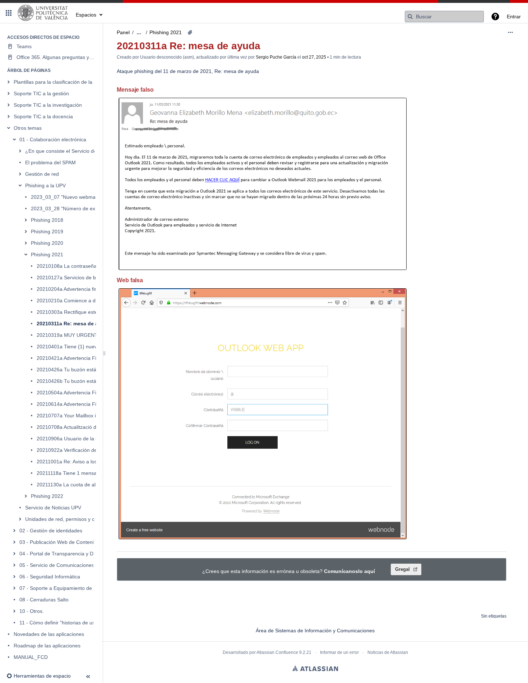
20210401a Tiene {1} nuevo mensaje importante (92, 346)
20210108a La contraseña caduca (76, 266)
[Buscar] (410, 16)
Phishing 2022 (47, 496)
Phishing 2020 (47, 243)
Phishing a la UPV (45, 185)
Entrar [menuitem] (514, 16)
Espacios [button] (86, 15)
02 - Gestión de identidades (50, 530)
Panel (123, 32)
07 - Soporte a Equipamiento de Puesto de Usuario (77, 588)
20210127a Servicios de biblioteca (76, 277)
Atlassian (315, 668)
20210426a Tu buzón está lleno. (73, 369)
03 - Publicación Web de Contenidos (60, 542)
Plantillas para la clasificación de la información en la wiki (78, 82)
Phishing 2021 (47, 254)
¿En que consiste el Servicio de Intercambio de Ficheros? (90, 151)
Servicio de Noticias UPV (53, 507)
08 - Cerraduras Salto (44, 599)
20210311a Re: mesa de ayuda (73, 323)
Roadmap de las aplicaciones (47, 645)
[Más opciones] (510, 32)
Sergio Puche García (276, 57)
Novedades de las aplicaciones (49, 634)
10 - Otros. (31, 611)
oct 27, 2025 (314, 57)
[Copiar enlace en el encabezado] (156, 90)
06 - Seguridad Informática (49, 576)
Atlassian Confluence (277, 652)
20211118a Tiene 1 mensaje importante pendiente (93, 473)
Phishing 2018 (47, 220)
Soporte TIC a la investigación (48, 105)
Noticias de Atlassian (387, 652)
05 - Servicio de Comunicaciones (56, 565)
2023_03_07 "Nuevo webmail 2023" (71, 197)
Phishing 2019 (47, 231)
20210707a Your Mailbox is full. (72, 415)
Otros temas (28, 128)
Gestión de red (42, 174)
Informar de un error (339, 652)
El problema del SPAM (50, 162)
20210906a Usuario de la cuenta (74, 438)
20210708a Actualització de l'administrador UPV (91, 427)
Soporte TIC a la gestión (41, 93)
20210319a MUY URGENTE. (69, 335)
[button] (9, 13)
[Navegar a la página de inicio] (43, 13)
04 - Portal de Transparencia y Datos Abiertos (71, 553)
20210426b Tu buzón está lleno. (73, 381)
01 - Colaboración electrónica (52, 139)
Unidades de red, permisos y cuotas (66, 519)
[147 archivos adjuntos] (190, 32)
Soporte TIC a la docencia (43, 116)
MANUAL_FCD (31, 657)
